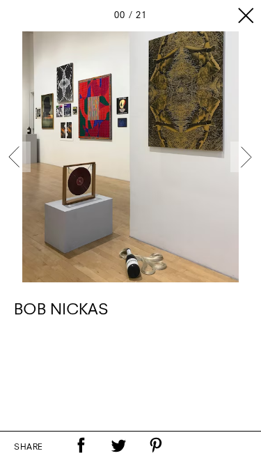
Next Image (245, 157)
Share (28, 447)
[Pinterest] (156, 445)
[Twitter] (118, 445)
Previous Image (15, 157)
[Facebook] (80, 445)
